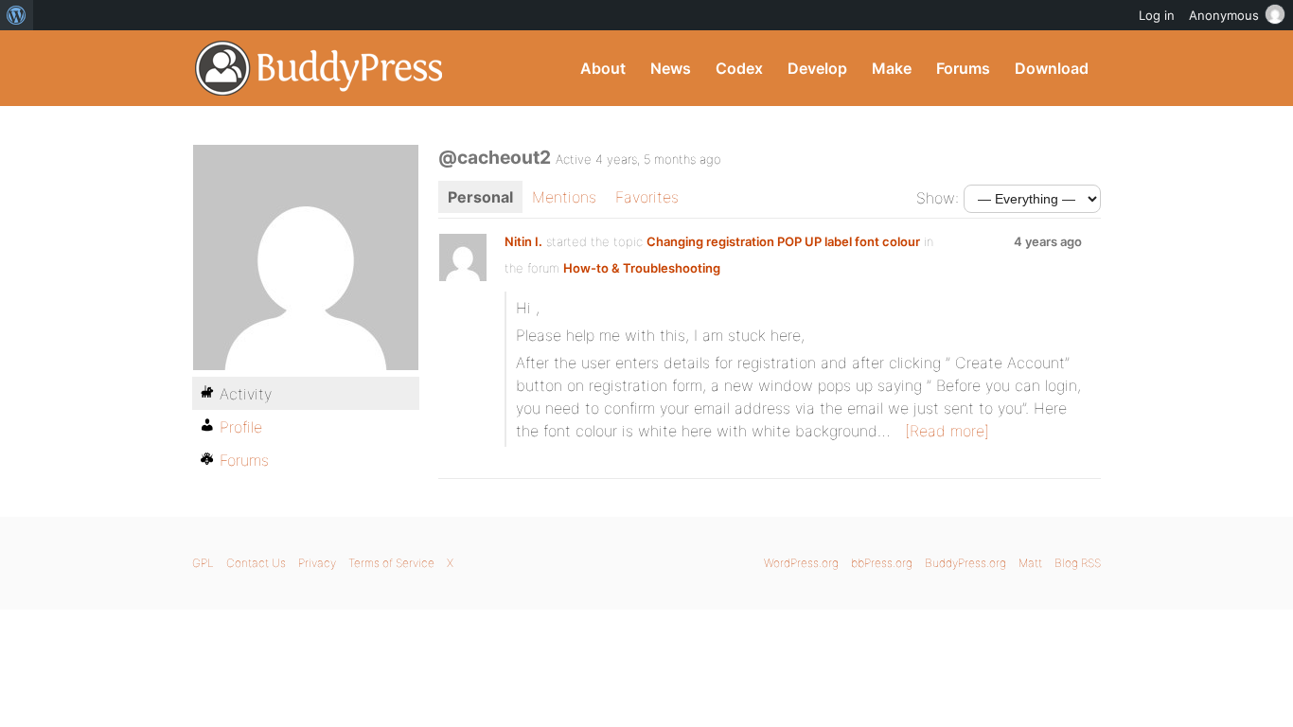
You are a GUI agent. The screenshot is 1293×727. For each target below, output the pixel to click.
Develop (817, 68)
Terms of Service (391, 563)
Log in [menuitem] (1157, 15)
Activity (246, 393)
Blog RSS (1077, 563)
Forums (963, 68)
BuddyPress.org (319, 68)
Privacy (317, 563)
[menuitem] (16, 15)
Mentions (564, 196)
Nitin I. (523, 241)
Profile (241, 426)
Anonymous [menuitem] (1224, 15)
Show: (937, 197)
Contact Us (256, 563)
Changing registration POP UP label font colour (783, 241)
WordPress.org (801, 563)
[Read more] (947, 430)
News (670, 68)
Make (892, 68)
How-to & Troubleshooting (641, 267)
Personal (480, 196)
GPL (203, 563)
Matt (1030, 563)
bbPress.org (881, 563)
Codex (739, 68)
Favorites (647, 196)
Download (1052, 68)
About (603, 68)
